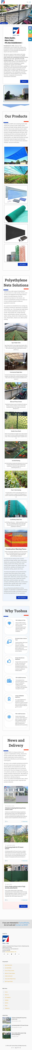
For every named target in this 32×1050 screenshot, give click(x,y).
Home (6, 992)
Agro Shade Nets (8, 965)
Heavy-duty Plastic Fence (10, 978)
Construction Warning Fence (16, 549)
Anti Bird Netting (16, 460)
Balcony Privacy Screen (16, 401)
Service (6, 1002)
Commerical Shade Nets (16, 372)
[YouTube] (14, 1047)
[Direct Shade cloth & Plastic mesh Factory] (8, 2)
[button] (2, 14)
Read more (25, 821)
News (6, 1005)
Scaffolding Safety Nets (16, 519)
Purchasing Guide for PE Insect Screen (14, 847)
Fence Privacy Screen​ (9, 970)
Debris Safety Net (8, 976)
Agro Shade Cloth (16, 342)
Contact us (7, 1008)
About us (7, 994)
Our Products (7, 997)
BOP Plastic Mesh (9, 981)
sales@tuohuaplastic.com (10, 951)
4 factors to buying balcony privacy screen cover (15, 808)
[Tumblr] (20, 1047)
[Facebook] (12, 1047)
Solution (6, 1000)
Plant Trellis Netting (16, 490)
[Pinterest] (18, 1047)
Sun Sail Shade (8, 967)
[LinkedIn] (16, 1047)
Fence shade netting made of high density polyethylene (15, 887)
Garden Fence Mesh (16, 431)
